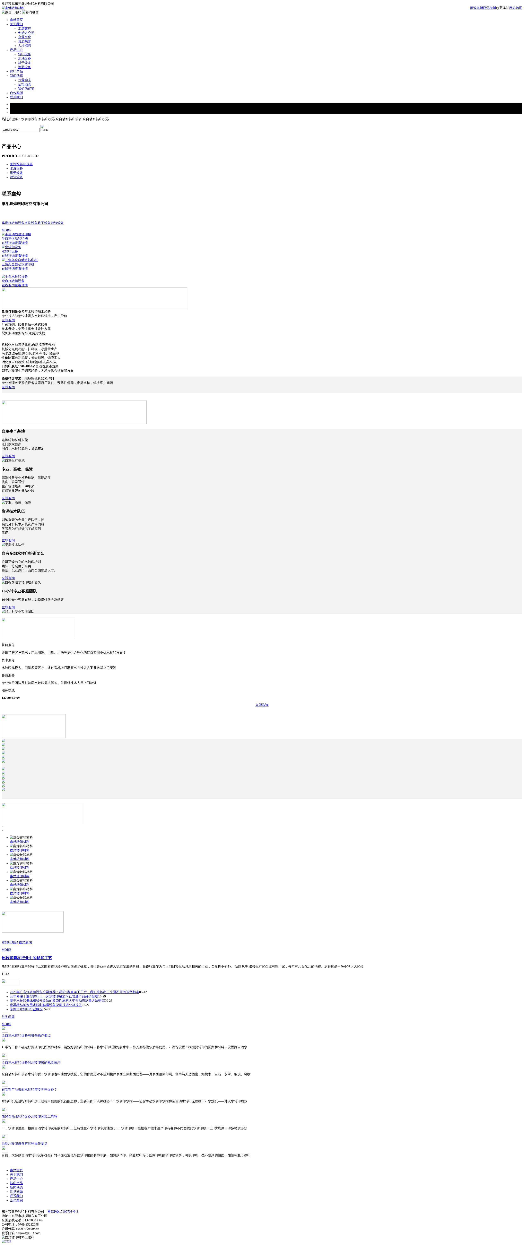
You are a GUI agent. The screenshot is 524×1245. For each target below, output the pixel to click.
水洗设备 (24, 58)
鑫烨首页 (16, 20)
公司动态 (24, 84)
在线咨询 (8, 242)
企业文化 (24, 37)
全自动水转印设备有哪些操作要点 (26, 1035)
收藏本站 (502, 8)
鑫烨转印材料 (19, 841)
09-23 (108, 1000)
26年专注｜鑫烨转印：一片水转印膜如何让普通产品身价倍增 (54, 996)
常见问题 (8, 1017)
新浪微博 (476, 8)
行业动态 (24, 80)
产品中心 (16, 50)
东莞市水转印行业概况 (26, 1009)
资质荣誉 (24, 41)
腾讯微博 (489, 8)
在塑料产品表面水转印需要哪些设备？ (29, 1089)
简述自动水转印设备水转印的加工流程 (29, 1116)
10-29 (102, 996)
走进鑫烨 (24, 28)
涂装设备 (24, 67)
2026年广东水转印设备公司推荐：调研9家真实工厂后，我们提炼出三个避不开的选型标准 (74, 992)
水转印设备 (10, 251)
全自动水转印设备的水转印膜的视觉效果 (31, 1062)
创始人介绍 (26, 32)
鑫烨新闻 (25, 942)
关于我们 (16, 24)
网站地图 (515, 8)
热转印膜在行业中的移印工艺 (27, 958)
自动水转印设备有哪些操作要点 (24, 1143)
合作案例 (16, 93)
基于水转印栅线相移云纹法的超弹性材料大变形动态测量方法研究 (57, 1000)
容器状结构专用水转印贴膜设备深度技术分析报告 (46, 1005)
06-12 (143, 992)
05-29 (46, 1009)
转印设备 (24, 54)
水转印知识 (10, 942)
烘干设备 (24, 63)
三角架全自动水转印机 (18, 264)
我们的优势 (26, 88)
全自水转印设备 (13, 281)
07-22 (85, 1005)
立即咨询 (8, 320)
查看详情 (21, 242)
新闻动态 (16, 75)
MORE (6, 230)
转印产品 (16, 71)
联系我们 (16, 97)
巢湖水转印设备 (21, 164)
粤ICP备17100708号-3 (62, 1211)
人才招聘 (24, 45)
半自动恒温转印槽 (15, 238)
